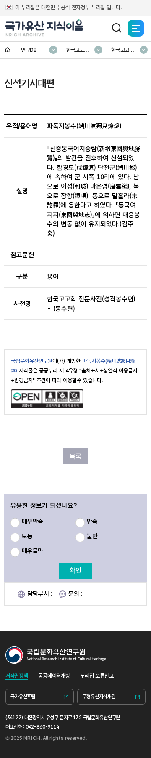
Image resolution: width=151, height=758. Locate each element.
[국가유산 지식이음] (44, 28)
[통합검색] (117, 28)
